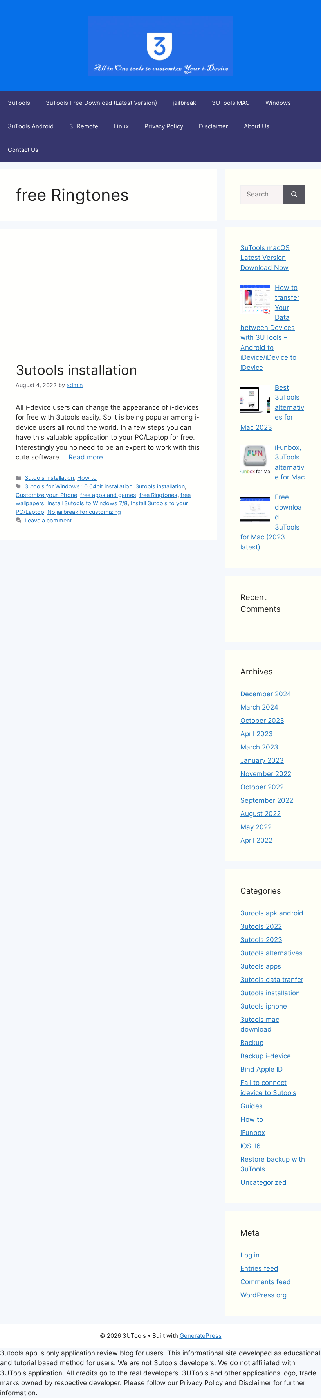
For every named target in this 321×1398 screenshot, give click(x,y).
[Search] (294, 194)
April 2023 (256, 734)
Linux (121, 126)
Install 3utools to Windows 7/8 (87, 503)
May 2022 (256, 827)
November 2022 (265, 774)
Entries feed (259, 1268)
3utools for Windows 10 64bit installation (78, 486)
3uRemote (83, 126)
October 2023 (262, 720)
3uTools (19, 102)
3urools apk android (271, 913)
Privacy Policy (163, 126)
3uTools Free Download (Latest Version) (101, 102)
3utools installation (76, 370)
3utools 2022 (261, 926)
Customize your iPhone (46, 495)
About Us (256, 126)
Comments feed (265, 1282)
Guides (251, 1106)
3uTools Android (31, 126)
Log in (250, 1255)
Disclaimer (213, 126)
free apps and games (108, 495)
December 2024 (265, 694)
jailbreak (184, 102)
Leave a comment (48, 520)
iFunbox (252, 1133)
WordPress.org (263, 1295)
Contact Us (23, 149)
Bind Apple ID (261, 1069)
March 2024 (259, 707)
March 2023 (259, 747)
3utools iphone (263, 1006)
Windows (278, 102)
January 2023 (262, 760)
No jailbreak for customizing (84, 511)
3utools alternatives (271, 953)
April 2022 (256, 840)
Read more (86, 457)
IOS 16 (250, 1146)
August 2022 (260, 814)
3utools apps (260, 966)
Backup (251, 1043)
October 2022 (262, 787)
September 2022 (266, 800)
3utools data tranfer (271, 980)
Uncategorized (263, 1182)
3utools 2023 (261, 940)
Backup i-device (265, 1056)
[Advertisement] (108, 303)
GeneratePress (201, 1335)
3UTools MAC (231, 102)
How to (87, 477)
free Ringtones (158, 495)
